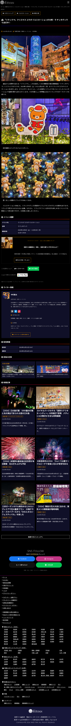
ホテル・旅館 (19, 690)
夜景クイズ (52, 684)
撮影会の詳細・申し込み (22, 260)
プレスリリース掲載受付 (10, 600)
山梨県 (15, 634)
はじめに (5, 580)
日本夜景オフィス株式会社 (30, 720)
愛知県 (61, 634)
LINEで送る (34, 268)
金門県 (34, 664)
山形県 (52, 629)
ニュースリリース (8, 617)
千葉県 (61, 632)
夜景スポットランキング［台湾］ (15, 668)
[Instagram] (19, 311)
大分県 (15, 644)
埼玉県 (52, 632)
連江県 (43, 664)
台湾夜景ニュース (44, 690)
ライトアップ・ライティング (46, 687)
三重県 (24, 636)
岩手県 (24, 629)
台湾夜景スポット (31, 690)
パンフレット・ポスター (10, 605)
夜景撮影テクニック (28, 703)
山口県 (61, 639)
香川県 (15, 641)
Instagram (50, 559)
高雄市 (15, 662)
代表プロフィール (8, 585)
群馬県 (24, 632)
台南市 (6, 662)
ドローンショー (61, 687)
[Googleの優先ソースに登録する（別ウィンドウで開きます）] (22, 275)
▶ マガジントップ (8, 13)
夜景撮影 (43, 684)
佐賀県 (52, 641)
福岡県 (43, 641)
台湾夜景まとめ (56, 690)
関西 (19, 653)
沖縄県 (43, 644)
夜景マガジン (8, 703)
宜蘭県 (6, 664)
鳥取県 (24, 639)
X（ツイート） (20, 268)
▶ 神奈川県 (35, 13)
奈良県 (6, 639)
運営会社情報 (7, 583)
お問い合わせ (7, 608)
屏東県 (24, 662)
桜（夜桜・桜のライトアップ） (13, 687)
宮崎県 (24, 644)
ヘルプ (5, 590)
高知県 (34, 641)
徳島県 (6, 641)
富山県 (34, 634)
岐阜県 (6, 636)
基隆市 (34, 659)
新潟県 (6, 634)
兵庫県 (52, 636)
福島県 (61, 629)
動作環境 (5, 620)
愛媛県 (24, 641)
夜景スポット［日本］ (11, 627)
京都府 (43, 636)
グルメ (11, 690)
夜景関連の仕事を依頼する (11, 612)
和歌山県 (15, 639)
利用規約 (5, 588)
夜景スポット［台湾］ (11, 657)
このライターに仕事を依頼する (21, 334)
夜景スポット (8, 684)
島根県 (34, 639)
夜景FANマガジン (10, 682)
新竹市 (43, 659)
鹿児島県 (34, 644)
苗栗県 (61, 662)
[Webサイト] (12, 311)
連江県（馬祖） (45, 675)
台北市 (6, 659)
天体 (69, 687)
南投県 (52, 662)
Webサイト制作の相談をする (11, 615)
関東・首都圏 (35, 650)
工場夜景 (16, 684)
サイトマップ (7, 623)
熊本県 (6, 644)
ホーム (5, 577)
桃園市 (24, 659)
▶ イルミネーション (23, 13)
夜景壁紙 (16, 703)
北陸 (60, 650)
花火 (59, 684)
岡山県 (43, 639)
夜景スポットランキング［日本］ (15, 648)
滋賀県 (61, 636)
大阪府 (34, 636)
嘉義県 (43, 673)
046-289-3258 (34, 717)
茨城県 (6, 632)
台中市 (61, 659)
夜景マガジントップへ (35, 537)
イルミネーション (30, 687)
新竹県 (52, 659)
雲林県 (34, 673)
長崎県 (61, 641)
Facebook (23, 559)
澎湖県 (24, 664)
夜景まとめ (35, 684)
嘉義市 (6, 678)
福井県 (52, 634)
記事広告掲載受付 (8, 603)
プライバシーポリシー (9, 593)
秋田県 (43, 629)
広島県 (52, 639)
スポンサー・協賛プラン (10, 597)
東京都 (34, 632)
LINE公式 (50, 565)
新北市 (15, 659)
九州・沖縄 (62, 653)
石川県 (43, 634)
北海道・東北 (8, 650)
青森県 (15, 629)
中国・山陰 (35, 653)
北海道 (6, 629)
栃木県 (15, 632)
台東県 (34, 662)
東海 (5, 653)
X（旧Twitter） (23, 565)
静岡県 (15, 636)
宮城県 (34, 629)
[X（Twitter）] (15, 311)
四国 (47, 653)
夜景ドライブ (26, 696)
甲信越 (47, 650)
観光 (5, 690)
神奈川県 (43, 632)
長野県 (24, 634)
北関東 (20, 650)
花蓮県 (15, 664)
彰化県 (43, 662)
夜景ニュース (26, 684)
